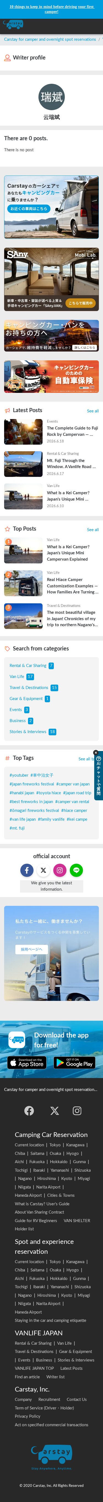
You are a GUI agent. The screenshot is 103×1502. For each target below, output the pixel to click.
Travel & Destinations (29, 688)
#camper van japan (73, 784)
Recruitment (49, 1400)
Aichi (19, 1162)
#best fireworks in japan (31, 802)
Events (16, 710)
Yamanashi (60, 1170)
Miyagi (84, 1179)
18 (52, 732)
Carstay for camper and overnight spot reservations (50, 39)
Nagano (25, 1179)
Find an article (27, 1377)
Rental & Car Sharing (28, 666)
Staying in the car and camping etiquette (50, 1321)
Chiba (20, 1154)
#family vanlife (51, 819)
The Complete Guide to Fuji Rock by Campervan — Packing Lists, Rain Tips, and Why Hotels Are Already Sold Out (73, 432)
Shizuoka (82, 1170)
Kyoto (66, 1179)
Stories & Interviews (28, 732)
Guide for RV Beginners (36, 1221)
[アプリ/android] (74, 1062)
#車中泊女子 (42, 775)
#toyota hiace (48, 793)
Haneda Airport (28, 1195)
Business (18, 721)
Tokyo (55, 1145)
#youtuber (19, 775)
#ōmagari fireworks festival (34, 811)
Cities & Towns (61, 1195)
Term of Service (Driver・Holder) (44, 1408)
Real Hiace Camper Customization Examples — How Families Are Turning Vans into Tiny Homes (73, 587)
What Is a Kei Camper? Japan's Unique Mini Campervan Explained (69, 497)
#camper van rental (72, 802)
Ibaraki (39, 1170)
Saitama (37, 1154)
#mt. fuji (17, 828)
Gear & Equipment (26, 699)
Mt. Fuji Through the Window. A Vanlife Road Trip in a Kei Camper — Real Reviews (73, 464)
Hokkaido (59, 1162)
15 (54, 688)
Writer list (55, 1377)
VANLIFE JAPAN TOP (34, 1368)
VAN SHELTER (77, 1221)
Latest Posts (71, 1368)
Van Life (17, 677)
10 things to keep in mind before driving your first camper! (52, 9)
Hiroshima (46, 1179)
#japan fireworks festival (32, 784)
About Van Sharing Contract (39, 1212)
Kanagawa (75, 1145)
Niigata (24, 1187)
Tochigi (21, 1170)
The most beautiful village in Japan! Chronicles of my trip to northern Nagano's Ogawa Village (72, 619)
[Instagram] (77, 1111)
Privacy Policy (27, 1416)
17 (30, 677)
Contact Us (77, 1400)
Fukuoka (36, 1162)
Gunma (79, 1162)
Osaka (55, 1154)
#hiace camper (74, 811)
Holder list (24, 1229)
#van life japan (23, 819)
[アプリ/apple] (27, 1062)
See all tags (89, 759)
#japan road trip (77, 793)
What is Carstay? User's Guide (42, 1204)
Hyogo (72, 1154)
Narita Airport (48, 1187)
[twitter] (55, 1111)
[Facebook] (29, 1111)
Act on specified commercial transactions (51, 1425)
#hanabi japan (22, 793)
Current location (29, 1145)
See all (93, 411)
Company (23, 1400)
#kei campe (77, 819)
